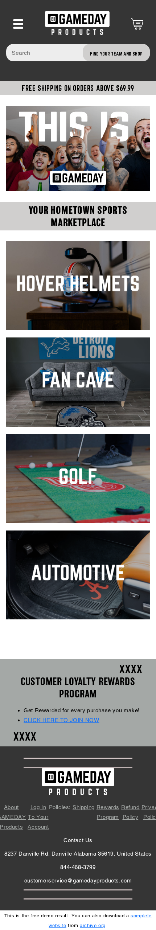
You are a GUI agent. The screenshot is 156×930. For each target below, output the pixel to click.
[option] (78, 148)
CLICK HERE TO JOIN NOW (61, 720)
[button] (18, 24)
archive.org (93, 925)
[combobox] (78, 52)
